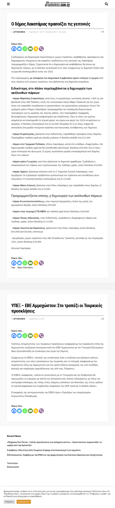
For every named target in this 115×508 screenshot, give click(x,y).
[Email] (30, 48)
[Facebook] (14, 48)
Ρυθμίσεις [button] (9, 502)
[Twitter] (19, 48)
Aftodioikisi (19, 32)
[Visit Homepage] (57, 4)
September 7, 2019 (36, 32)
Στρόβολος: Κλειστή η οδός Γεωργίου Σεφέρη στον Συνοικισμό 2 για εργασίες (44, 450)
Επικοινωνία (13, 467)
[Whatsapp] (24, 48)
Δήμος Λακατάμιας (25, 268)
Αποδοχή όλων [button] (23, 502)
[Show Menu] (8, 4)
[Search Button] (106, 4)
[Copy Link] (35, 48)
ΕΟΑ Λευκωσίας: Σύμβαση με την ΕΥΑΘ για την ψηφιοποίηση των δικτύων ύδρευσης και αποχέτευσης (55, 455)
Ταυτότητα (12, 463)
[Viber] (41, 48)
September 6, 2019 (36, 319)
